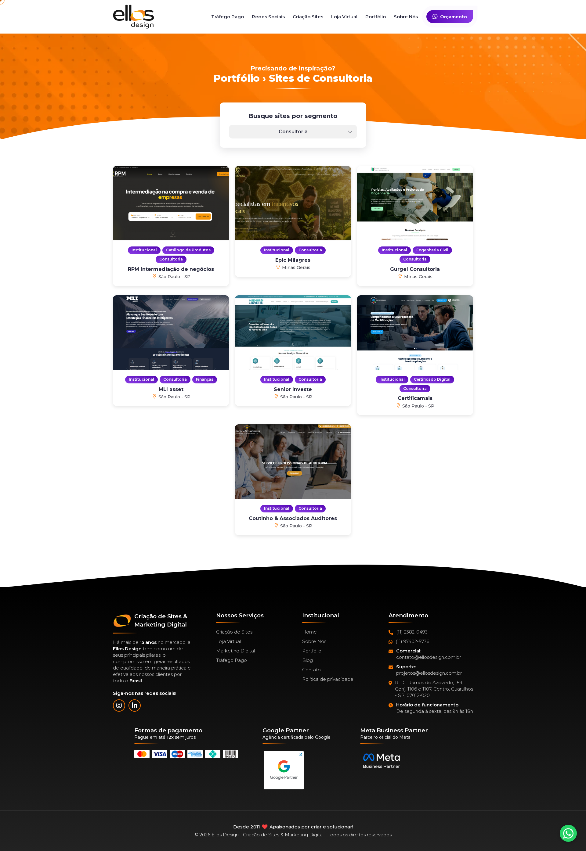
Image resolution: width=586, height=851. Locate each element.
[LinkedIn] (134, 705)
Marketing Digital (235, 651)
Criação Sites (308, 16)
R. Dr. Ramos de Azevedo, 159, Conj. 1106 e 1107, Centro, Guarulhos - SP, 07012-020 (434, 689)
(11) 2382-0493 (412, 632)
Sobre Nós (406, 16)
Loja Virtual (344, 16)
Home (309, 632)
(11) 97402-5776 (412, 641)
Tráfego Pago (227, 16)
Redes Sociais (268, 16)
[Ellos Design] (133, 17)
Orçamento (453, 17)
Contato (311, 670)
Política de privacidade (327, 679)
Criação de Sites (234, 632)
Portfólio (375, 16)
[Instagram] (119, 705)
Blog (307, 660)
